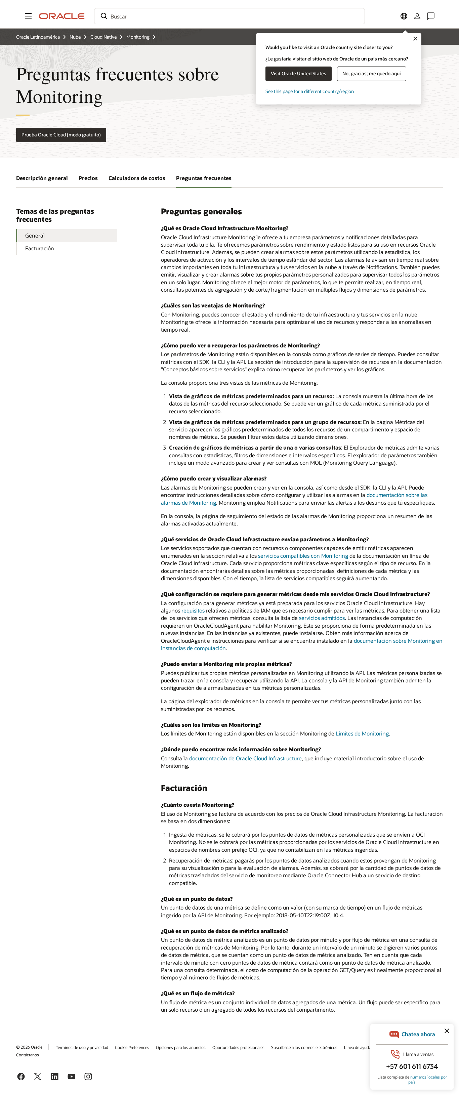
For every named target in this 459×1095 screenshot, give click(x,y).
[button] (28, 16)
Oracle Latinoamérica (38, 37)
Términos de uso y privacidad (82, 1047)
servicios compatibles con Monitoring (303, 555)
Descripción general (42, 177)
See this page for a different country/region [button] (309, 91)
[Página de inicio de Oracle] (62, 16)
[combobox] (229, 16)
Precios (88, 177)
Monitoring (138, 37)
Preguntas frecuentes (204, 177)
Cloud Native (103, 37)
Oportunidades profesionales (238, 1047)
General (35, 235)
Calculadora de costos (137, 177)
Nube (75, 37)
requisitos (193, 610)
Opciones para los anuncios (181, 1047)
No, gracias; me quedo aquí (371, 73)
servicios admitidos (322, 617)
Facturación (39, 248)
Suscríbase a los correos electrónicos (304, 1047)
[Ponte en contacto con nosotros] (431, 16)
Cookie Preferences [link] (132, 1047)
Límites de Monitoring (362, 733)
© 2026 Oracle (29, 1047)
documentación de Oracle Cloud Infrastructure (245, 758)
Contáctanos (27, 1054)
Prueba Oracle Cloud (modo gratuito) (61, 134)
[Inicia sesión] (417, 16)
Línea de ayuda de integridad (369, 1047)
